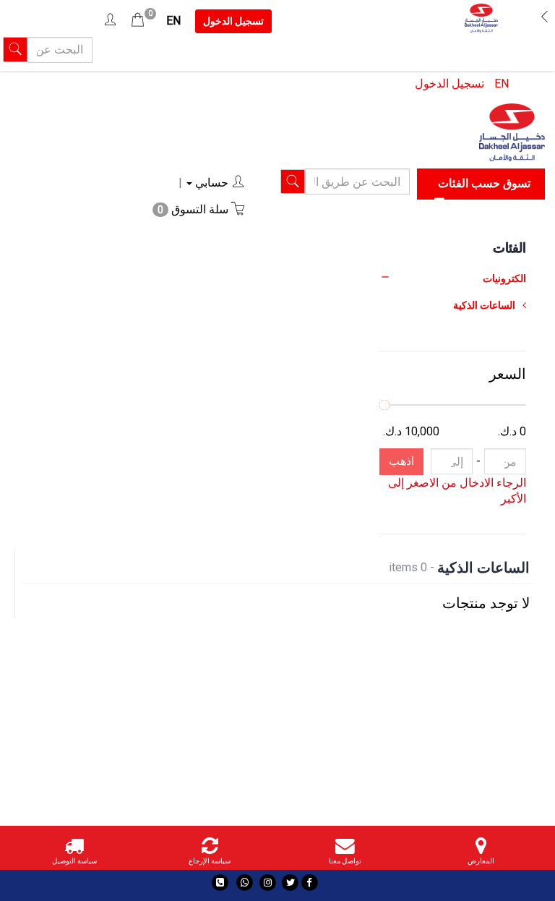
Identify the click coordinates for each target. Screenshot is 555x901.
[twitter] (290, 883)
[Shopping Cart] (137, 20)
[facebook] (309, 883)
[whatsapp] (244, 883)
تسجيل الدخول (449, 83)
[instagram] (268, 883)
